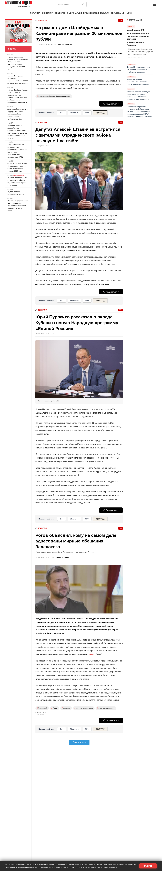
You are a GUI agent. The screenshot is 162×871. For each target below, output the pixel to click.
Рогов (54, 708)
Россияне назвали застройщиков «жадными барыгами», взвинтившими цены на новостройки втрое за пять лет (17, 131)
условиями (57, 867)
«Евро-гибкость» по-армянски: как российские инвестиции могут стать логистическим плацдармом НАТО (17, 151)
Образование (117, 13)
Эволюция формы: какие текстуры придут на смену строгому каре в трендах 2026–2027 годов (17, 206)
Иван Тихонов (62, 557)
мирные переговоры (83, 708)
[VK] (147, 4)
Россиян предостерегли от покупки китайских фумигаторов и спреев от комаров (17, 181)
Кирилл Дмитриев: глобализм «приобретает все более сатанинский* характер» (17, 79)
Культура (104, 13)
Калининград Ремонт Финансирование (53, 96)
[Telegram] (141, 4)
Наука (129, 13)
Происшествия (91, 13)
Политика (35, 13)
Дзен (62, 113)
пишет (91, 654)
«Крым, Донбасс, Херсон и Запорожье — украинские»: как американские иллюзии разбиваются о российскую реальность (17, 96)
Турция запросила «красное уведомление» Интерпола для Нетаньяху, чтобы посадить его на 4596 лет (17, 63)
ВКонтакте (74, 113)
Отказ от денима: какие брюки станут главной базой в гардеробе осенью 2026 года (17, 167)
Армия (78, 13)
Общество (60, 13)
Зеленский (42, 708)
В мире (70, 13)
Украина (66, 708)
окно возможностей (106, 708)
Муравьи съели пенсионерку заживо (15, 193)
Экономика (47, 13)
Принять (148, 866)
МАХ (87, 113)
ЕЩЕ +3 (40, 713)
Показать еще (79, 742)
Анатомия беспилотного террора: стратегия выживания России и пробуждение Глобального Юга (17, 114)
